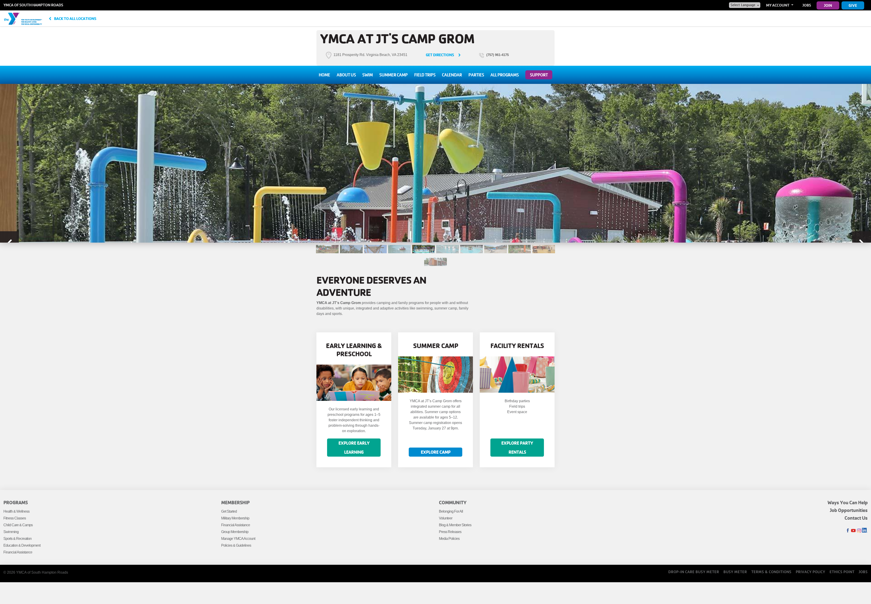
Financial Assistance (17, 552)
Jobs (806, 5)
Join (828, 5)
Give (853, 5)
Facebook (848, 530)
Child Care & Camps (18, 525)
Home (324, 75)
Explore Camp (435, 452)
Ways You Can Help (847, 502)
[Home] (22, 18)
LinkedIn (865, 530)
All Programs (504, 75)
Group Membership (234, 532)
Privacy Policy (810, 571)
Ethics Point (841, 571)
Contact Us (856, 518)
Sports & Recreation (17, 539)
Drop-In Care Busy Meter (693, 571)
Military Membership (235, 518)
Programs (15, 502)
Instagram (859, 530)
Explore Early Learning (353, 447)
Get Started (229, 511)
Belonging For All (451, 511)
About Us (346, 75)
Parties (476, 75)
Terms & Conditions (771, 571)
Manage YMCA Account (238, 539)
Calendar (452, 75)
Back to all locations (75, 18)
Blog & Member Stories (455, 525)
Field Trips (425, 75)
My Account (778, 5)
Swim (367, 75)
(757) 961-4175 (497, 55)
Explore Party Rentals (517, 447)
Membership (235, 502)
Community (452, 502)
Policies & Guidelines (236, 545)
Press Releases (450, 532)
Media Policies (449, 539)
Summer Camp (393, 75)
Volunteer (445, 518)
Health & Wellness (16, 511)
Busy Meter (735, 571)
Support (539, 75)
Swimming (11, 532)
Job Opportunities (849, 510)
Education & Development (21, 545)
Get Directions (440, 54)
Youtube (853, 530)
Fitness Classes (14, 518)
